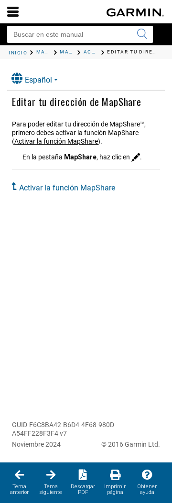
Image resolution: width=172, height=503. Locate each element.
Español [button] (38, 79)
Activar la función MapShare (56, 141)
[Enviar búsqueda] (142, 34)
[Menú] (13, 11)
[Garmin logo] (135, 12)
